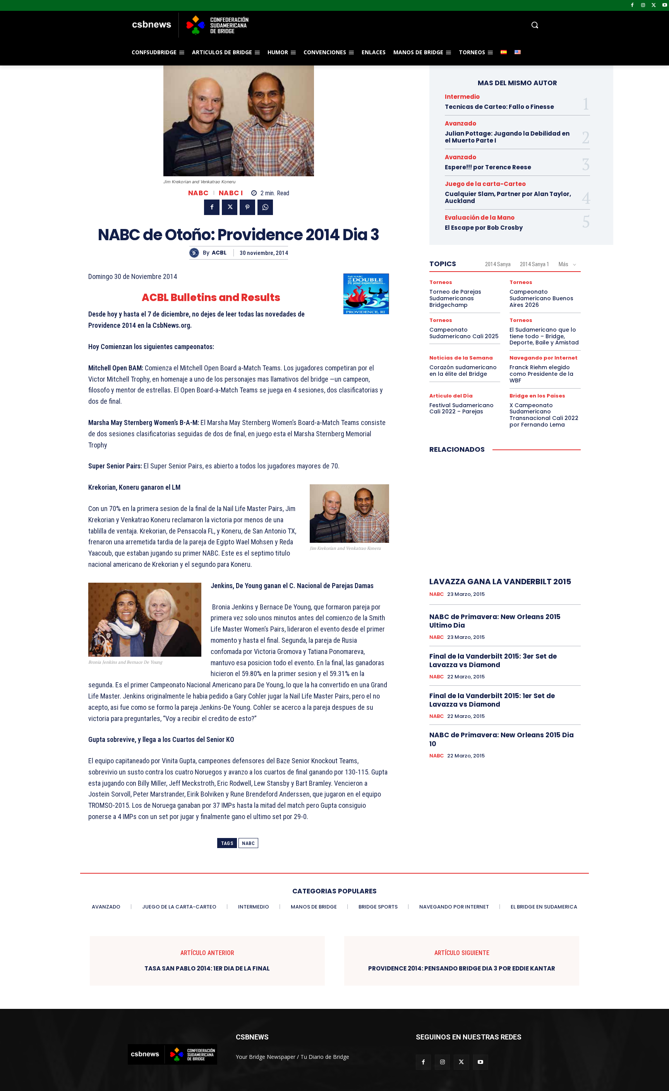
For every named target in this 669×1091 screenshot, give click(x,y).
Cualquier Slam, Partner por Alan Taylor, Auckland (508, 197)
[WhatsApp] (265, 207)
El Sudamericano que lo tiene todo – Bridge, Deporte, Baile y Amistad (544, 336)
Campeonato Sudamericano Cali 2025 (464, 333)
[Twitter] (653, 5)
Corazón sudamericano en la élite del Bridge (463, 370)
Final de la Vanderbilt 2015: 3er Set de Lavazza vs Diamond (493, 660)
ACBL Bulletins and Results (211, 298)
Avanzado (460, 123)
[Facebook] (632, 5)
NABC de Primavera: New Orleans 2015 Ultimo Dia (495, 621)
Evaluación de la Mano (480, 217)
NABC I (231, 193)
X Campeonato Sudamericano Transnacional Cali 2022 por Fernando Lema (543, 414)
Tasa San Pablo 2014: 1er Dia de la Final (207, 968)
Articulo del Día (451, 395)
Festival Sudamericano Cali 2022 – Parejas (461, 408)
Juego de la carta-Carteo (485, 184)
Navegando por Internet (543, 357)
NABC (198, 193)
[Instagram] (643, 5)
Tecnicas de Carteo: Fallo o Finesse (499, 107)
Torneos (440, 282)
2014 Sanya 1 (534, 264)
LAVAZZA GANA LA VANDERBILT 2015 (500, 581)
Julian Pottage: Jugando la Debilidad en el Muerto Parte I (507, 137)
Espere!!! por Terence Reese (488, 167)
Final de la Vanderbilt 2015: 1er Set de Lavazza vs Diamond (492, 700)
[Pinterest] (247, 207)
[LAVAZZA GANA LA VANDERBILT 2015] (505, 516)
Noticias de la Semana (461, 357)
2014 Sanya (498, 264)
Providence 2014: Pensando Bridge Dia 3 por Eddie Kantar (461, 968)
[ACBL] (196, 253)
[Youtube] (664, 5)
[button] (396, 24)
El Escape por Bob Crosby (484, 228)
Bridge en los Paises (537, 395)
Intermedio (462, 97)
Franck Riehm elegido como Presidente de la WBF (541, 373)
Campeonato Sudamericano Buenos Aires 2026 (541, 298)
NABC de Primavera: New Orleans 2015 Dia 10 (501, 739)
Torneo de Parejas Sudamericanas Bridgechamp (455, 298)
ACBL (219, 253)
